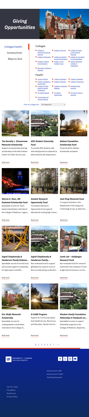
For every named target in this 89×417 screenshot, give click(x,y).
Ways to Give (15, 58)
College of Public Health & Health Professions (43, 88)
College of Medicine (77, 79)
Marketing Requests (54, 377)
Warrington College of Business (44, 69)
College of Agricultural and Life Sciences (44, 53)
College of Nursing (60, 82)
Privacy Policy (12, 396)
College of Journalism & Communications (77, 58)
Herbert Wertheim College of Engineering (76, 64)
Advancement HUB (54, 371)
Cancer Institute (43, 79)
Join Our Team (12, 387)
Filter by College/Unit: (31, 105)
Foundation (11, 390)
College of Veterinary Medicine (60, 87)
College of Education (44, 57)
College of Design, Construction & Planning (76, 53)
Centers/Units (14, 52)
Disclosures (11, 393)
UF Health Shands (43, 93)
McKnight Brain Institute (75, 87)
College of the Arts (60, 50)
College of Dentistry (60, 79)
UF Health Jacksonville (58, 94)
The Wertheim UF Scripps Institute (43, 98)
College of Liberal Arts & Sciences (43, 63)
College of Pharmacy (77, 82)
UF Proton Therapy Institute (77, 94)
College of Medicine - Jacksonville (44, 83)
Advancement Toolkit (55, 374)
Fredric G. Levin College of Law (59, 63)
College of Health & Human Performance (60, 58)
